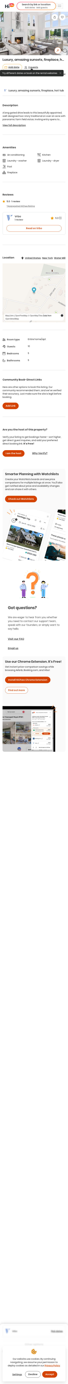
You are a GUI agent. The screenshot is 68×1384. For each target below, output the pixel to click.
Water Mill (59, 258)
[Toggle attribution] (62, 315)
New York (47, 258)
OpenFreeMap (21, 315)
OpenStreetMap (12, 318)
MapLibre (9, 315)
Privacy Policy (52, 1365)
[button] (36, 6)
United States (33, 258)
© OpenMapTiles (35, 315)
